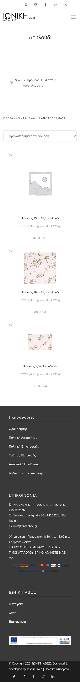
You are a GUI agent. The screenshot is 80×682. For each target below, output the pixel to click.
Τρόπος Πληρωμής (22, 455)
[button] (11, 155)
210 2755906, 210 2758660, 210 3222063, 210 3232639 (38, 507)
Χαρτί (12, 612)
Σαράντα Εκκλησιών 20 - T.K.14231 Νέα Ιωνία (37, 518)
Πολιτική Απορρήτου (23, 437)
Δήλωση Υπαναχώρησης (26, 473)
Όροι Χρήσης (18, 429)
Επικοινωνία (17, 621)
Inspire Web (34, 669)
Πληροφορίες (22, 417)
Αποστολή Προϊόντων (24, 464)
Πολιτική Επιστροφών (24, 446)
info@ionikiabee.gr (25, 526)
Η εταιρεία (16, 604)
